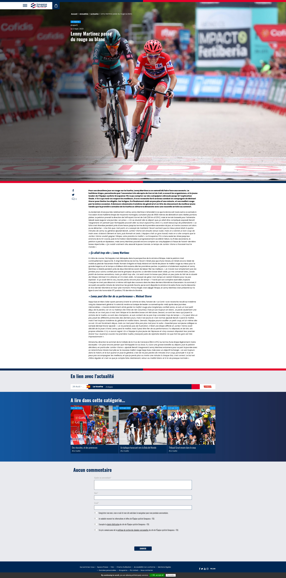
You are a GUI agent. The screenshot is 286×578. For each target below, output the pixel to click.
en (214, 569)
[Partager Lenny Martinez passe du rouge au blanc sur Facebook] (75, 190)
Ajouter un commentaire (102, 477)
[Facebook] (200, 568)
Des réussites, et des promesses (84, 447)
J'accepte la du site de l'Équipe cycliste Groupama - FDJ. (124, 524)
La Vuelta (94, 14)
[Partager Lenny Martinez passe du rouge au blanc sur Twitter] (75, 195)
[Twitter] (202, 568)
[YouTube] (204, 568)
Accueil (74, 14)
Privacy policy (181, 575)
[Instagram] (207, 568)
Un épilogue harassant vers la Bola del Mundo (138, 447)
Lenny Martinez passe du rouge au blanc (91, 36)
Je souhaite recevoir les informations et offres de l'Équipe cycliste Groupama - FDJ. (127, 518)
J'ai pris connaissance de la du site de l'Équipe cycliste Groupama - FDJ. (139, 530)
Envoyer (143, 548)
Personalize (171, 575)
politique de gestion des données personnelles (133, 530)
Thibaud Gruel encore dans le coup (182, 447)
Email (96, 502)
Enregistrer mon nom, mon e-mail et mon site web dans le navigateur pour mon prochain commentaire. (133, 512)
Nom (96, 493)
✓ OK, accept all (156, 575)
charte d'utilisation (113, 524)
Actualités (84, 14)
